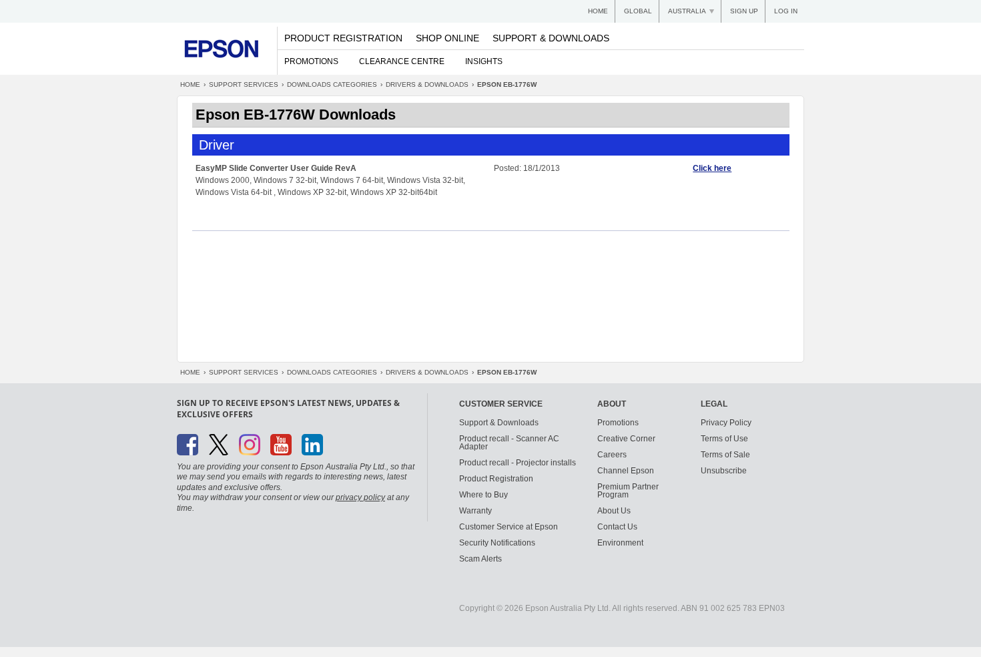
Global (638, 11)
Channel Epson (625, 470)
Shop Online (447, 38)
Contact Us (617, 526)
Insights (484, 61)
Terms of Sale (725, 454)
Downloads (427, 84)
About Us (614, 510)
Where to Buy (483, 494)
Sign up (744, 11)
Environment (620, 543)
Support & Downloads (551, 38)
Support (243, 84)
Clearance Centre (401, 61)
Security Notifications (497, 543)
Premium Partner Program (628, 490)
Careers (612, 454)
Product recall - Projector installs (517, 462)
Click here (712, 168)
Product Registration (343, 38)
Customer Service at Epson (508, 526)
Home (598, 11)
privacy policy (360, 497)
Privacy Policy (726, 422)
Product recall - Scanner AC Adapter (509, 442)
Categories (332, 84)
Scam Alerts (480, 559)
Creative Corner (626, 438)
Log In (785, 11)
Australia (687, 11)
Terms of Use (724, 438)
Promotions (311, 61)
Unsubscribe (724, 470)
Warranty (475, 510)
